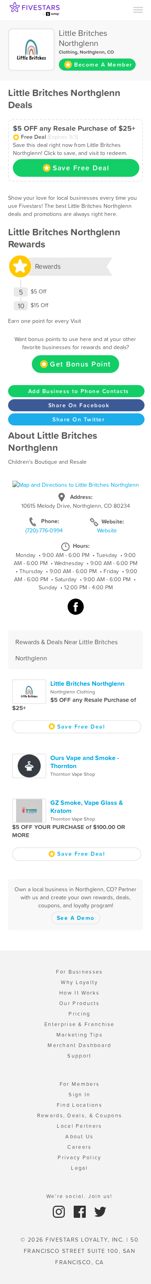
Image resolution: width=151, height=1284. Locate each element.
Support (79, 1056)
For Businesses (79, 972)
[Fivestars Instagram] (60, 1211)
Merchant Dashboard (79, 1045)
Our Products (79, 1003)
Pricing (79, 1014)
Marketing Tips (79, 1035)
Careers (79, 1147)
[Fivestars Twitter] (100, 1211)
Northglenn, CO (97, 52)
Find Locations (79, 1105)
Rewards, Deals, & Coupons (79, 1115)
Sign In (79, 1094)
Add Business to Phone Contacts (78, 391)
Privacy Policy (79, 1157)
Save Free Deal (81, 168)
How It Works (79, 993)
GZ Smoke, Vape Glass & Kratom (86, 806)
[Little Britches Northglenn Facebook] (76, 611)
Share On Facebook (79, 405)
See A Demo (76, 918)
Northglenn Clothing (72, 691)
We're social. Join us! (79, 1196)
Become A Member (103, 65)
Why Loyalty (79, 982)
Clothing (68, 52)
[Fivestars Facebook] (80, 1211)
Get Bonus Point (80, 364)
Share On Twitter (78, 419)
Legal (79, 1168)
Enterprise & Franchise (79, 1024)
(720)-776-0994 (44, 530)
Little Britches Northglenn (87, 683)
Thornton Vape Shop (72, 774)
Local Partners (79, 1126)
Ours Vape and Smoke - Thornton (84, 762)
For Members (79, 1084)
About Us (79, 1136)
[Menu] (138, 9)
